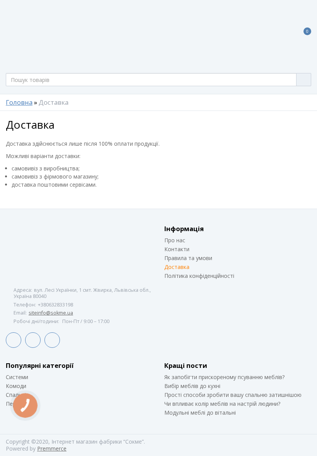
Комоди (16, 386)
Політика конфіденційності (199, 275)
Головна (19, 102)
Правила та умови (188, 258)
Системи (17, 377)
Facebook (13, 340)
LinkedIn (33, 340)
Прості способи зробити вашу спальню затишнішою (233, 394)
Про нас (174, 240)
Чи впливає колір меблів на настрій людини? (222, 403)
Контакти (176, 249)
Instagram (52, 340)
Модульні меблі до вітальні (200, 412)
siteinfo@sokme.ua (51, 313)
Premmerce (51, 448)
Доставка (176, 267)
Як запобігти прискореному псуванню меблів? (224, 377)
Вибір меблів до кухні (192, 386)
